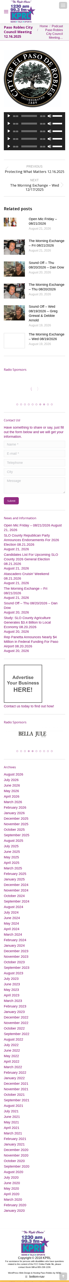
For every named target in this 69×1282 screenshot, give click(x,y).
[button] (17, 404)
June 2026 (12, 785)
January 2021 (14, 1144)
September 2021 (16, 1099)
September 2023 (16, 967)
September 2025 (16, 834)
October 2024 (14, 895)
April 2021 (11, 1127)
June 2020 (12, 1182)
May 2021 (11, 1122)
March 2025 (13, 868)
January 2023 (14, 1011)
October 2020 (14, 1160)
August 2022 (13, 1039)
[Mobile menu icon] (63, 5)
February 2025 (15, 873)
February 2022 (15, 1072)
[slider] (58, 115)
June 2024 (12, 917)
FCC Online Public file (44, 1263)
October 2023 (14, 961)
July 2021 (11, 1111)
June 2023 (12, 984)
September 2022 (16, 1033)
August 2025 (13, 840)
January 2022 (14, 1077)
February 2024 (15, 939)
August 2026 (13, 774)
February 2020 (15, 1204)
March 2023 (13, 1000)
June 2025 (12, 851)
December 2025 (16, 818)
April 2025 (11, 862)
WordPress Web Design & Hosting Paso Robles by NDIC (34, 1272)
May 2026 (11, 790)
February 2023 (15, 1006)
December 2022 (16, 1017)
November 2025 (16, 823)
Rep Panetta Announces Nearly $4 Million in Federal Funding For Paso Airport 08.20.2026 (31, 641)
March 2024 (13, 934)
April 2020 (11, 1193)
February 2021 (15, 1138)
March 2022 (13, 1066)
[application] (34, 116)
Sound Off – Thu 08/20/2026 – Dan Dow (46, 265)
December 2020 (16, 1149)
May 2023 (11, 989)
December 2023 (16, 950)
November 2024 (16, 890)
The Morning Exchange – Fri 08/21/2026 (46, 243)
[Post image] (14, 225)
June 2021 (12, 1116)
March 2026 (13, 801)
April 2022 (11, 1061)
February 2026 (15, 807)
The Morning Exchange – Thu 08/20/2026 (46, 287)
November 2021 (16, 1088)
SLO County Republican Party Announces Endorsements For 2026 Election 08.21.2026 (31, 540)
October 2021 (14, 1094)
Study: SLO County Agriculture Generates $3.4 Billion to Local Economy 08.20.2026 (27, 622)
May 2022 (11, 1055)
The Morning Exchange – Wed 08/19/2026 (46, 336)
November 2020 (16, 1155)
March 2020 (13, 1199)
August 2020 (13, 1171)
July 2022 (11, 1044)
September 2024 (16, 901)
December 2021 (16, 1083)
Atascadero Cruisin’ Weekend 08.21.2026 (26, 576)
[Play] (9, 116)
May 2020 (11, 1188)
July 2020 (11, 1177)
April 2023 (11, 995)
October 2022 (14, 1028)
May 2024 (11, 923)
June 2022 (12, 1050)
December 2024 (16, 884)
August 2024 (13, 906)
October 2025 (14, 829)
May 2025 (11, 857)
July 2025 (11, 845)
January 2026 (14, 812)
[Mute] (49, 116)
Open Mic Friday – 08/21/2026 (43, 221)
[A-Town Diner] (34, 389)
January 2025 (14, 879)
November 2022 (16, 1022)
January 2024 (14, 945)
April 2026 (11, 796)
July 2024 (11, 912)
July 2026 (11, 779)
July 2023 (11, 978)
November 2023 (16, 956)
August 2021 (13, 1105)
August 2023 (13, 972)
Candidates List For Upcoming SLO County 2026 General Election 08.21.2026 (31, 559)
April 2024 (11, 928)
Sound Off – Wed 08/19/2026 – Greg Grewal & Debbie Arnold (43, 313)
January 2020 (14, 1210)
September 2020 (16, 1166)
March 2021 (13, 1133)
